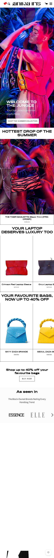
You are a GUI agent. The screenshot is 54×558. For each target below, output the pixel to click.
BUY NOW (27, 379)
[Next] (51, 177)
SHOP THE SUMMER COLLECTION (22, 121)
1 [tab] (27, 123)
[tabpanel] (27, 68)
